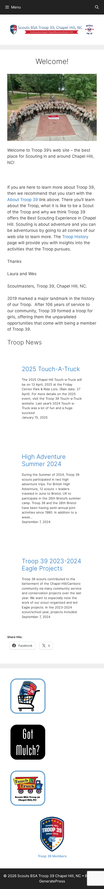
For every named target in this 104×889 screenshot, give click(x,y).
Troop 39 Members (52, 856)
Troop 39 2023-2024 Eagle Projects (51, 564)
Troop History (75, 236)
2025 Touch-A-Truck (51, 369)
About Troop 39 (23, 199)
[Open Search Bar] (97, 7)
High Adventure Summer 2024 (44, 460)
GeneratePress (52, 881)
